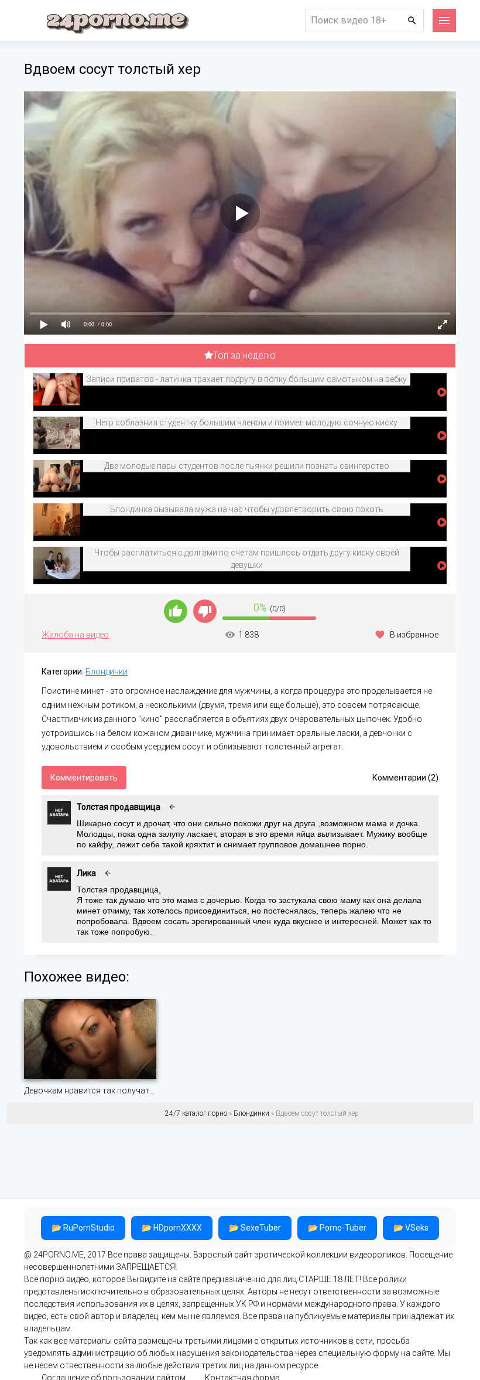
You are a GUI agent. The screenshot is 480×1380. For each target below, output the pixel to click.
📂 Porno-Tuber (337, 1227)
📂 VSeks (410, 1227)
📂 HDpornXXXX (172, 1227)
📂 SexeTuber (255, 1227)
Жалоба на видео (75, 634)
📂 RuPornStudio (83, 1227)
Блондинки (106, 671)
